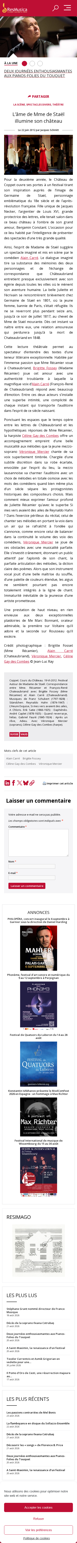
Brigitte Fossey (45, 368)
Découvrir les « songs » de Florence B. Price (35, 1445)
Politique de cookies (36, 1538)
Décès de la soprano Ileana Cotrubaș (30, 1434)
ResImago (19, 1216)
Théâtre (58, 104)
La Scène (19, 104)
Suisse (14, 734)
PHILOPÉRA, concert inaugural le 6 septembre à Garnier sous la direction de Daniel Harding (38, 920)
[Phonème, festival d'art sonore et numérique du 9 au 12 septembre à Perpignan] (38, 1006)
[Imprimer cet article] (44, 784)
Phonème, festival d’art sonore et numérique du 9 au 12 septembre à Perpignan (38, 976)
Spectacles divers (38, 104)
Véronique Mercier (34, 451)
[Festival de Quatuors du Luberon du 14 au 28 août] (38, 1064)
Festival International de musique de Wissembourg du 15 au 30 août (39, 1142)
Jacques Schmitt (49, 130)
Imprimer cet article (60, 783)
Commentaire (17, 826)
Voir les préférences (38, 1530)
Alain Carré (29, 258)
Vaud (24, 734)
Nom (12, 861)
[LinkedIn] (7, 783)
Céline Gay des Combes (40, 435)
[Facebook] (13, 783)
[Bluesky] (26, 783)
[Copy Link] (32, 783)
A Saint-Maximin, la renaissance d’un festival (36, 1470)
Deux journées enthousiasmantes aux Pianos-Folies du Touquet (36, 1457)
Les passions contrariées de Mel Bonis (31, 1412)
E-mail (13, 873)
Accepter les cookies (38, 1507)
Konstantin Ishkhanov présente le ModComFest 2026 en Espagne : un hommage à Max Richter (38, 1092)
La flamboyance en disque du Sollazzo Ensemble (38, 1423)
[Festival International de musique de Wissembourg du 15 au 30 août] (38, 1172)
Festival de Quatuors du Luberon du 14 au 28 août (38, 1036)
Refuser (38, 1518)
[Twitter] (19, 783)
